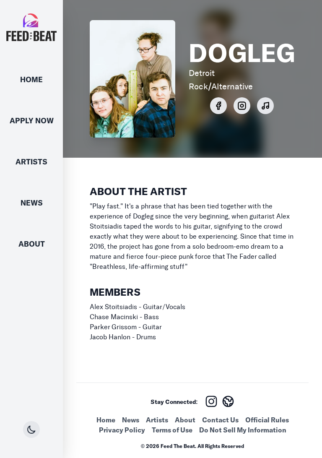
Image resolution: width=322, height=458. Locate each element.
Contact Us (220, 420)
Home (31, 79)
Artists (31, 162)
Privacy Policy (122, 430)
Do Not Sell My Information (242, 430)
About (31, 244)
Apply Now (32, 120)
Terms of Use (172, 430)
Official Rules (267, 420)
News (32, 203)
